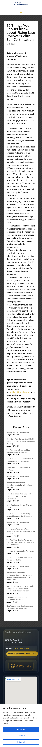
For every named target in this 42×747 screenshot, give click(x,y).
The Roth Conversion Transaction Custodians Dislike (19, 558)
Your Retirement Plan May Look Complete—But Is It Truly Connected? (19, 496)
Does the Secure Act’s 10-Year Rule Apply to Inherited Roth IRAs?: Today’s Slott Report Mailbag (20, 588)
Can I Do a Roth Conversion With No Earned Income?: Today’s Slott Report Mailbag (21, 441)
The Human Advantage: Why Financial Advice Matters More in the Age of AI (21, 531)
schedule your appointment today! (22, 654)
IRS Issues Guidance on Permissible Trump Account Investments (20, 460)
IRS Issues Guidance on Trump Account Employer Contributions (19, 515)
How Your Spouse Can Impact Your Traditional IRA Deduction (20, 607)
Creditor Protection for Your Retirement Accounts (17, 598)
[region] (21, 725)
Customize (21, 735)
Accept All (21, 729)
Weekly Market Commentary (18, 432)
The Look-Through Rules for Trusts (20, 551)
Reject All (21, 742)
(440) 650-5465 (21, 648)
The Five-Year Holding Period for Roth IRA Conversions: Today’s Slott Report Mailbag (20, 542)
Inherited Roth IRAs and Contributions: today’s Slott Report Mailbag (20, 485)
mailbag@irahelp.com (19, 392)
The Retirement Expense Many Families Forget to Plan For (19, 451)
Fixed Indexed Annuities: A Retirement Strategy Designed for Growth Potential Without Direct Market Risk (20, 576)
